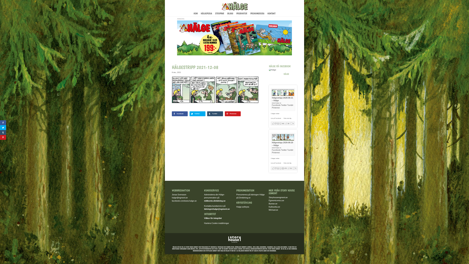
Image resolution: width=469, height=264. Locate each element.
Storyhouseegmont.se (278, 197)
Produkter (241, 14)
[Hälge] (275, 70)
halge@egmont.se (180, 198)
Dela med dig (287, 118)
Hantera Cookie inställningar (216, 223)
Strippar (219, 14)
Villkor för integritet (213, 218)
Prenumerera (257, 14)
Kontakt (271, 14)
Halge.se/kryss (242, 207)
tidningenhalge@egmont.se (217, 209)
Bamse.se (273, 204)
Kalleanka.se (274, 207)
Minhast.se (273, 210)
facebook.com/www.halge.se (184, 201)
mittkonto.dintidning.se (214, 201)
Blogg (230, 14)
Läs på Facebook (276, 118)
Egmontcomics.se (276, 200)
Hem (196, 14)
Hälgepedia (206, 14)
